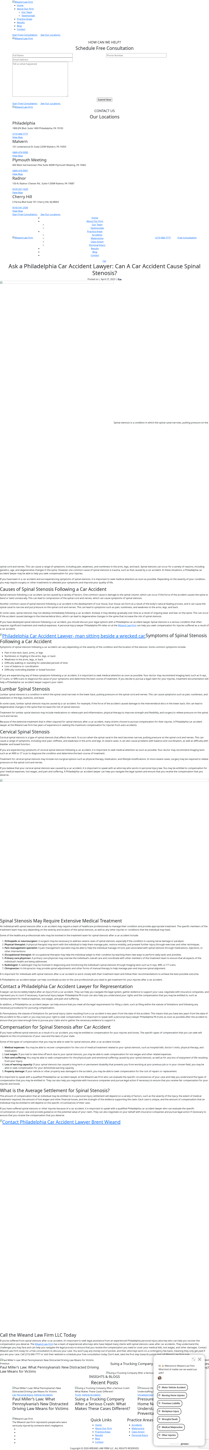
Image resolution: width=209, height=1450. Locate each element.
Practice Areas (24, 19)
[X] (18, 1432)
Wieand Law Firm (127, 625)
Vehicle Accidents (43, 1394)
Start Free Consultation (25, 34)
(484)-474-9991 (20, 170)
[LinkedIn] (120, 279)
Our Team (26, 12)
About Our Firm (25, 8)
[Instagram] (18, 1442)
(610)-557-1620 (20, 189)
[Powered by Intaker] (185, 1444)
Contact (21, 29)
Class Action (97, 241)
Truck (78, 1394)
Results (21, 22)
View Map (17, 137)
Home (20, 5)
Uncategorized (145, 1394)
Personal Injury (97, 245)
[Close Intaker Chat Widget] (199, 1359)
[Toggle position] (193, 1359)
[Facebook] (118, 279)
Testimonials (28, 15)
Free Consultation (187, 237)
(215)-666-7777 (20, 133)
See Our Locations (51, 34)
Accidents (97, 234)
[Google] (18, 1435)
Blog (19, 25)
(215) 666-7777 (163, 237)
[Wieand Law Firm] (22, 1)
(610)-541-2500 (20, 207)
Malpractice (97, 238)
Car (104, 261)
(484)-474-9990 (20, 152)
